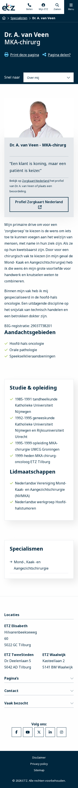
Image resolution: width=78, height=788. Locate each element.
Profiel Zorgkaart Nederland (39, 201)
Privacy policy (39, 764)
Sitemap (39, 770)
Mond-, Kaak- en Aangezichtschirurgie (31, 565)
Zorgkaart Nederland (35, 181)
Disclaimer (39, 757)
